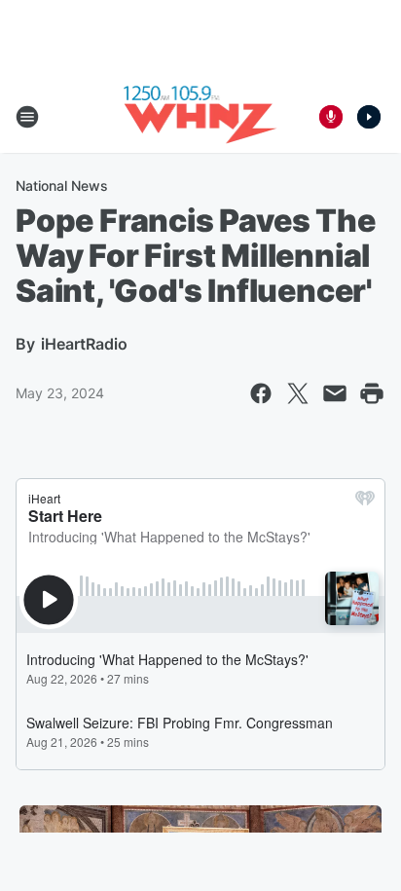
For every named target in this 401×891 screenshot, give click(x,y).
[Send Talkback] (331, 117)
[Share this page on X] (297, 393)
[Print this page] (371, 393)
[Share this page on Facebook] (260, 393)
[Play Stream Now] (369, 117)
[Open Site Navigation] (27, 117)
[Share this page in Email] (334, 393)
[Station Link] (201, 117)
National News (62, 185)
